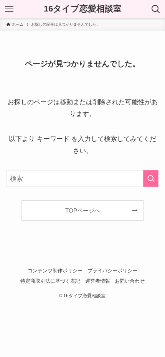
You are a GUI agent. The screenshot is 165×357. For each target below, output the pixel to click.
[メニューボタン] (9, 9)
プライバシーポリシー (112, 270)
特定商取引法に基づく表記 (50, 281)
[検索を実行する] (150, 178)
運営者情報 (97, 281)
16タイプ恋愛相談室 (83, 9)
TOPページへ (82, 210)
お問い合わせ (130, 281)
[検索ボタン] (156, 9)
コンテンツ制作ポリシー (55, 270)
